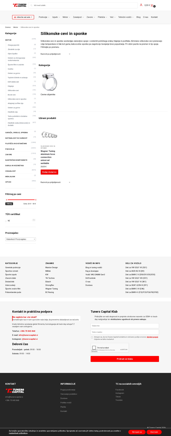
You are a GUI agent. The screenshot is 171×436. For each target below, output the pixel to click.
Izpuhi (8, 182)
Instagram (120, 393)
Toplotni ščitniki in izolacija (17, 78)
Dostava (89, 285)
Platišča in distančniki (16, 143)
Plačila (63, 407)
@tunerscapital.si (30, 339)
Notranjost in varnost (16, 138)
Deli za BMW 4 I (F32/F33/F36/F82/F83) (142, 292)
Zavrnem (154, 432)
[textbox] (20, 239)
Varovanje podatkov (69, 394)
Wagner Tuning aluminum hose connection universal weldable (48, 157)
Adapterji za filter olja (15, 103)
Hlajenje (11, 86)
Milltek (48, 271)
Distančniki (9, 282)
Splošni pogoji (152, 337)
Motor (15, 27)
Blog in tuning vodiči (94, 267)
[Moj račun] (141, 5)
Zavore (8, 154)
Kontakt (64, 411)
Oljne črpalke (12, 54)
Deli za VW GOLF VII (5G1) (136, 267)
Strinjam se (137, 432)
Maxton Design (51, 267)
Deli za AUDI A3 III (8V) (135, 271)
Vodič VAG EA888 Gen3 (95, 274)
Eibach (48, 282)
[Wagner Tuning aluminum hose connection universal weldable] (49, 135)
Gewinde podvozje (13, 267)
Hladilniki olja (13, 112)
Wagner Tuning (51, 289)
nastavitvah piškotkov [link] (18, 433)
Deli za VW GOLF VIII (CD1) (136, 278)
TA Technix (50, 278)
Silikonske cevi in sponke (17, 99)
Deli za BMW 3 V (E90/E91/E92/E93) (140, 274)
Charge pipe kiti (13, 45)
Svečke (10, 69)
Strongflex (49, 285)
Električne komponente (16, 160)
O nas (88, 282)
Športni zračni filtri (12, 289)
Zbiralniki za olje (14, 49)
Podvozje (9, 149)
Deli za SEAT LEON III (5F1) (137, 285)
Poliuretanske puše (13, 292)
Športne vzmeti (11, 271)
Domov (8, 27)
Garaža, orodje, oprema (16, 132)
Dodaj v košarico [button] (49, 172)
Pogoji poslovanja (68, 390)
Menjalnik (10, 176)
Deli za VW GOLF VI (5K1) (136, 282)
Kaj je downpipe (92, 271)
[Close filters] (36, 32)
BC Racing (49, 292)
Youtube (119, 400)
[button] (150, 5)
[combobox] (20, 239)
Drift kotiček (90, 278)
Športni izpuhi (11, 274)
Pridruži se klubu (125, 359)
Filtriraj (9, 204)
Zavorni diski (10, 278)
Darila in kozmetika (14, 165)
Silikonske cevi (13, 90)
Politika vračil (66, 402)
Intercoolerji (10, 285)
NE (9, 221)
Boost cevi (12, 95)
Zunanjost (10, 171)
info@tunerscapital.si (28, 335)
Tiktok (118, 397)
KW (46, 274)
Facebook (120, 390)
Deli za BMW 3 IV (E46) (135, 289)
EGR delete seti (13, 82)
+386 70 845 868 (27, 331)
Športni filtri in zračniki (16, 65)
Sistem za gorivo (14, 73)
